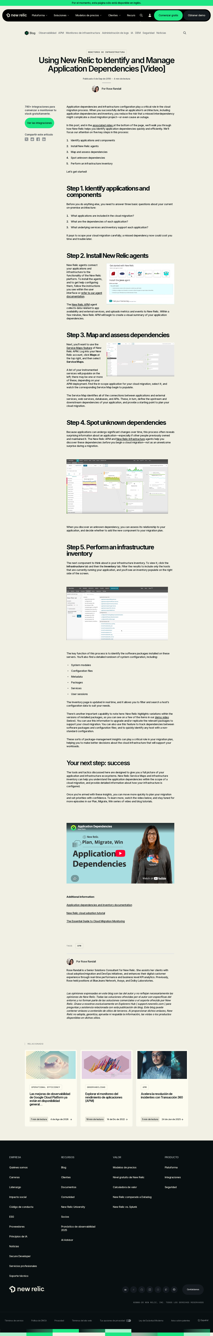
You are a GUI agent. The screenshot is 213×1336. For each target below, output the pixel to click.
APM (61, 32)
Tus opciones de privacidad (112, 1320)
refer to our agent (91, 292)
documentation (75, 296)
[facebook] (174, 1289)
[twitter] (133, 1289)
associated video (103, 125)
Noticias (161, 32)
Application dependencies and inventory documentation (99, 904)
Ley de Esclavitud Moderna (151, 1320)
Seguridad (148, 32)
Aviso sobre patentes (180, 1320)
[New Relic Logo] (16, 15)
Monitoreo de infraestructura (83, 32)
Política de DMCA (39, 1320)
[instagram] (157, 1289)
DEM (138, 32)
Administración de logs (115, 32)
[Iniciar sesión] (150, 15)
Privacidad (59, 1320)
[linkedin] (149, 1289)
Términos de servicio (14, 1320)
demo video (162, 717)
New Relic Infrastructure (130, 438)
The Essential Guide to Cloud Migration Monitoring (96, 921)
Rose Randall (113, 88)
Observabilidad (47, 32)
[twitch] (166, 1289)
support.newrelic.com (150, 1003)
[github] (141, 1289)
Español (204, 1320)
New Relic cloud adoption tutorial (86, 913)
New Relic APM (81, 304)
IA (132, 32)
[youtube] (125, 1289)
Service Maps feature (79, 347)
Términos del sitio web (82, 1320)
